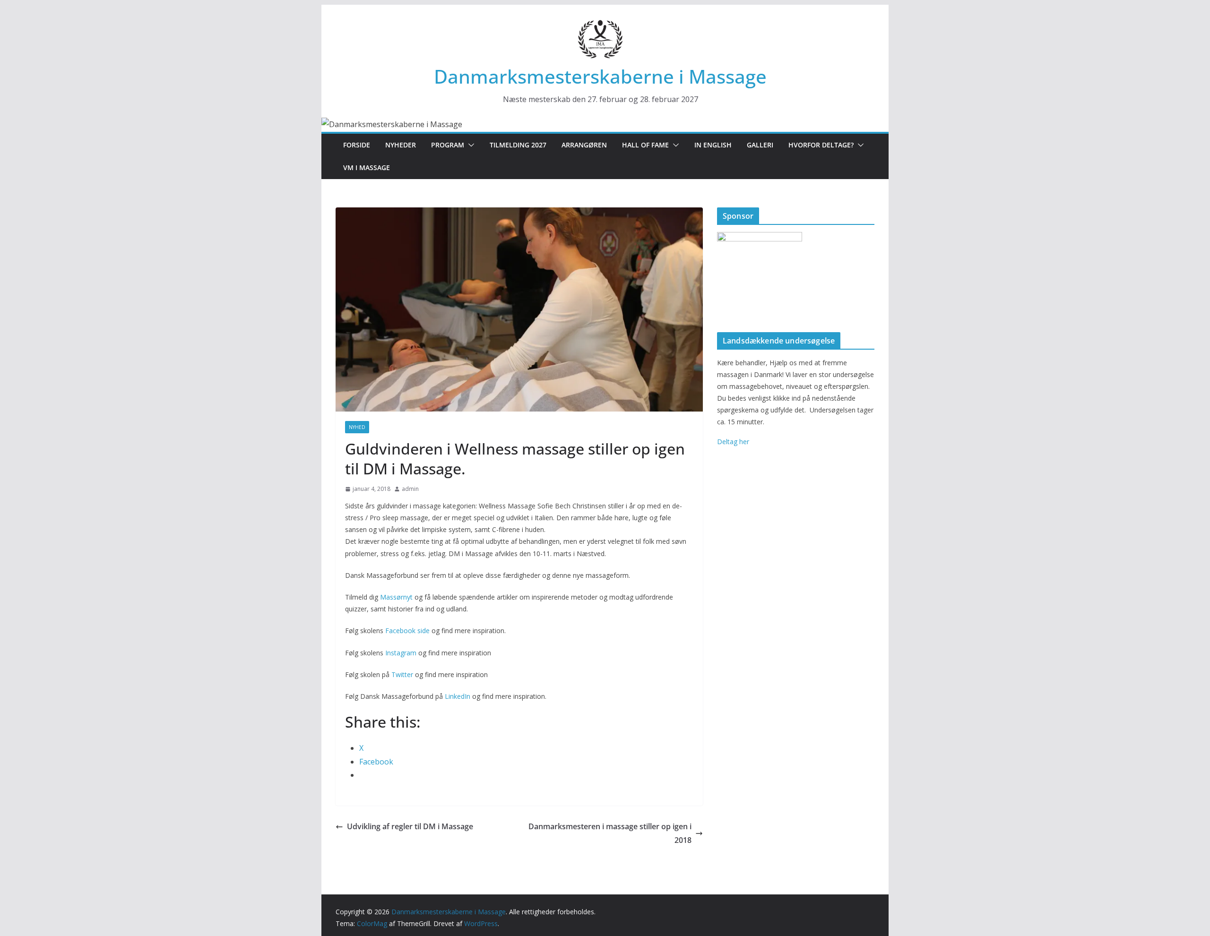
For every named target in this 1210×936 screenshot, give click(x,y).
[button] (469, 145)
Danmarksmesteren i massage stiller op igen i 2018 (609, 833)
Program (447, 144)
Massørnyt (396, 597)
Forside (356, 144)
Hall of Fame (645, 144)
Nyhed (357, 427)
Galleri (760, 144)
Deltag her (733, 441)
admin (410, 489)
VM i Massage (366, 167)
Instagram (400, 652)
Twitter (402, 674)
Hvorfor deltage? (821, 144)
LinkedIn (457, 696)
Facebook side (407, 630)
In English (713, 144)
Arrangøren (584, 144)
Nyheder (400, 144)
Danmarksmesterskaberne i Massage (600, 76)
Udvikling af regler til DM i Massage (410, 826)
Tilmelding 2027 (518, 144)
